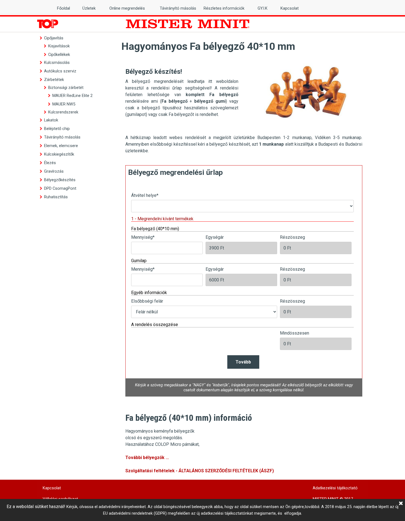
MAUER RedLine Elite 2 (72, 95)
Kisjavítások (59, 46)
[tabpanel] (181, 91)
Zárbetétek (54, 79)
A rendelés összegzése (154, 324)
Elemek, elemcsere (61, 145)
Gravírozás (54, 171)
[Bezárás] (401, 503)
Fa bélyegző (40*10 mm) (155, 228)
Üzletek (89, 8)
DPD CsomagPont (60, 188)
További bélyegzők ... (147, 457)
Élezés (50, 162)
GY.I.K (263, 8)
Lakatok (51, 120)
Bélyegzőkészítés (59, 179)
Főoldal (63, 8)
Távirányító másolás (62, 137)
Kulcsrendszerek (63, 112)
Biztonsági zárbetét (65, 87)
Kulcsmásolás (57, 62)
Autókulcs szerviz (60, 71)
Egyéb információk (149, 292)
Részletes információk (224, 8)
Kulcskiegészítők (59, 154)
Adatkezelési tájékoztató (335, 487)
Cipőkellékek (59, 54)
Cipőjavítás (53, 38)
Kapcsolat (289, 8)
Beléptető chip (57, 128)
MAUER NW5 (63, 104)
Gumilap (139, 260)
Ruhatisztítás (56, 196)
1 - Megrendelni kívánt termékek (162, 218)
